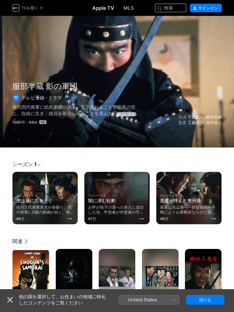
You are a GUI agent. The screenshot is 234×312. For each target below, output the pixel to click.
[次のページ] (228, 197)
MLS (128, 8)
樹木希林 (214, 117)
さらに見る (126, 114)
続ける (205, 299)
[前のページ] (6, 197)
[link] (20, 241)
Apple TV (103, 8)
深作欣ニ (214, 122)
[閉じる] (10, 300)
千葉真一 (196, 117)
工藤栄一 (196, 122)
